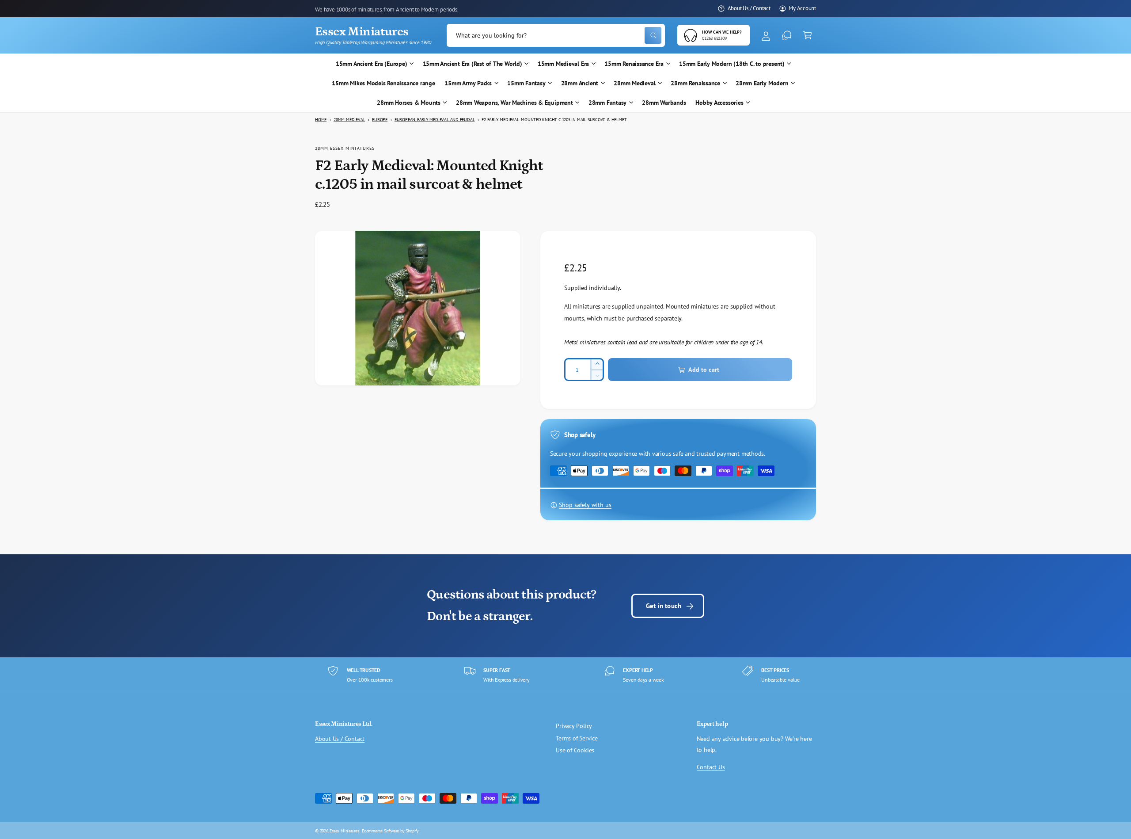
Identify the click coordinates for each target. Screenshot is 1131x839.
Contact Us (711, 767)
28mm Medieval (634, 83)
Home (320, 119)
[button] (807, 35)
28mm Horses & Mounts (408, 103)
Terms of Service (577, 738)
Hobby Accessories (719, 103)
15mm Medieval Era (563, 64)
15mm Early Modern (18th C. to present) (732, 64)
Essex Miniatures (344, 831)
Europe (379, 119)
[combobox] (556, 35)
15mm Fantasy (526, 83)
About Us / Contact (749, 7)
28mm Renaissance (695, 83)
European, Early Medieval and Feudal (434, 119)
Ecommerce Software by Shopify (390, 831)
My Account (802, 7)
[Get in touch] (786, 35)
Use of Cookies (575, 750)
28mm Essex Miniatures (345, 148)
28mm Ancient (579, 83)
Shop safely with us (585, 505)
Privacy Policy (574, 726)
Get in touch (663, 605)
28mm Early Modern (762, 83)
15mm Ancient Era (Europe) (371, 64)
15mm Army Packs (468, 83)
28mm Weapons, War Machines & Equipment (514, 103)
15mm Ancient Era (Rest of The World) (472, 64)
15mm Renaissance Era (634, 64)
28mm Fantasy (607, 103)
